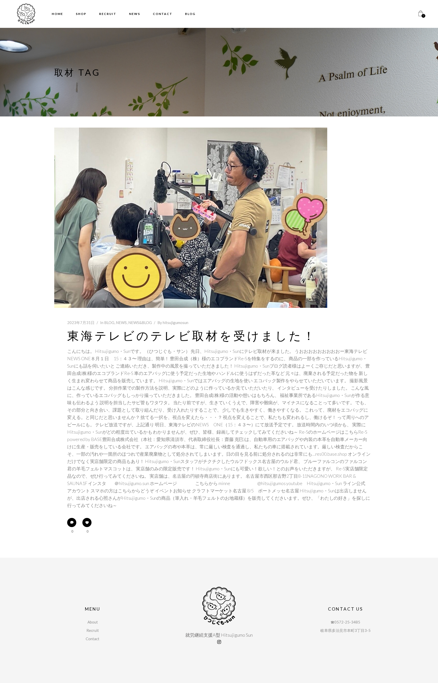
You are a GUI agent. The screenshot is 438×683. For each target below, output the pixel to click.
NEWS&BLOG (140, 322)
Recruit (92, 630)
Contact (92, 638)
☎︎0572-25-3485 (345, 622)
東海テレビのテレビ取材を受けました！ (192, 336)
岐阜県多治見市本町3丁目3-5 (345, 630)
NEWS (121, 322)
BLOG (109, 322)
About (92, 622)
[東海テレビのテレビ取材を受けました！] (190, 218)
